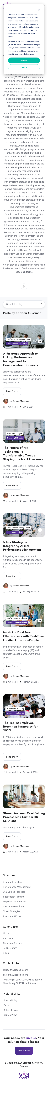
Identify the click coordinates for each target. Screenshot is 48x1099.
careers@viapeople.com (15, 974)
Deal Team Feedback (13, 906)
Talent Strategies (11, 911)
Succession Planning (15, 708)
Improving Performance (17, 622)
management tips (14, 532)
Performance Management (18, 339)
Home (6, 933)
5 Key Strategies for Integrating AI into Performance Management (22, 546)
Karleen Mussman (21, 401)
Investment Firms (12, 916)
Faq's (6, 1005)
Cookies (24, 1066)
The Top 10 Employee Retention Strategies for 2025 (20, 726)
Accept (24, 60)
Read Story (12, 391)
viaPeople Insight (14, 433)
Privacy (38, 1062)
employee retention (15, 713)
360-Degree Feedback (14, 891)
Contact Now (10, 1015)
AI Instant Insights (12, 882)
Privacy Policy (10, 1000)
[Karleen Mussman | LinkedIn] (24, 287)
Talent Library (10, 948)
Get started (24, 1050)
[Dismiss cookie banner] (39, 9)
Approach (8, 938)
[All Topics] (40, 341)
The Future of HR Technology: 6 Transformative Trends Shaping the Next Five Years (23, 453)
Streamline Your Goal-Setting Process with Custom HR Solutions (24, 817)
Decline (24, 67)
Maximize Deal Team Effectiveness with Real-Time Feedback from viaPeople (23, 636)
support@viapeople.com (15, 970)
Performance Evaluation (17, 343)
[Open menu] (44, 5)
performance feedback (17, 618)
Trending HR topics (15, 438)
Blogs (6, 953)
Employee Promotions (14, 901)
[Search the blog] (41, 303)
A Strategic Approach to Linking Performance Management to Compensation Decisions (20, 359)
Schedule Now (10, 1010)
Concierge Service (12, 943)
